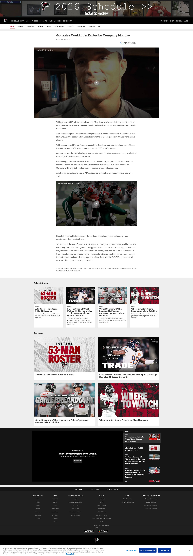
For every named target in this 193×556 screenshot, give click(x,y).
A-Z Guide (75, 505)
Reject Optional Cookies (147, 550)
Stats (55, 505)
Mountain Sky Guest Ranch (151, 505)
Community (38, 515)
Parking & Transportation (75, 502)
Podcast (38, 508)
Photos (38, 505)
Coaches (55, 518)
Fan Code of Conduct (75, 512)
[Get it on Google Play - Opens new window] (103, 532)
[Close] (190, 550)
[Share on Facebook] (121, 44)
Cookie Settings (131, 550)
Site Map (38, 518)
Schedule (55, 498)
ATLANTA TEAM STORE (127, 502)
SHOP (127, 495)
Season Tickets (102, 505)
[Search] (161, 20)
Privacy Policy (70, 554)
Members (101, 498)
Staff (55, 521)
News (38, 498)
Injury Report (55, 508)
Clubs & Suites (102, 512)
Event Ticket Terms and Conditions (101, 518)
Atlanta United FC (151, 502)
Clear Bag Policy (75, 508)
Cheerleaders (38, 512)
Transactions (55, 512)
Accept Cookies (164, 550)
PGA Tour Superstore (151, 508)
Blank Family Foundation (151, 498)
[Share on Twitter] (125, 44)
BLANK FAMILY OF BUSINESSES (151, 495)
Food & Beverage (75, 515)
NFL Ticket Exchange (101, 515)
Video (38, 502)
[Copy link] (134, 43)
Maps (75, 498)
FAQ (101, 521)
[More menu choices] (74, 21)
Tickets (101, 502)
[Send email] (129, 44)
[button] (96, 82)
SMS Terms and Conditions (101, 525)
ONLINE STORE (127, 498)
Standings (55, 515)
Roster (55, 502)
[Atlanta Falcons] (96, 540)
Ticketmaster (101, 508)
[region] (96, 550)
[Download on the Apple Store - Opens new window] (89, 531)
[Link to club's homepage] (5, 20)
